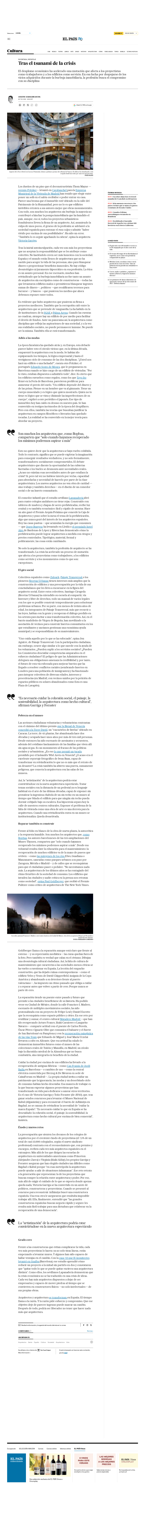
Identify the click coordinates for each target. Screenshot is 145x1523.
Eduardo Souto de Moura (45, 366)
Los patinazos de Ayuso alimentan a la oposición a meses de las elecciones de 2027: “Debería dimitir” (123, 281)
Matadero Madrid (70, 1019)
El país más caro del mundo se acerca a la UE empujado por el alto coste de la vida (123, 247)
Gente (30, 1342)
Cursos (40, 1449)
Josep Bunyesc (34, 526)
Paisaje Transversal (71, 577)
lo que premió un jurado (68, 751)
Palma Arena (60, 312)
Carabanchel (59, 190)
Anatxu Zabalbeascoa (29, 97)
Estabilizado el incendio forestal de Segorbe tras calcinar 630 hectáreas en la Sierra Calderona (122, 223)
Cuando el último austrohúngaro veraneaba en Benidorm (119, 214)
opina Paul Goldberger (51, 881)
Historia (83, 51)
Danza (77, 51)
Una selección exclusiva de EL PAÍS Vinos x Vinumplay (45, 1480)
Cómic (101, 51)
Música (54, 51)
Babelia (122, 51)
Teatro (60, 51)
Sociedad (51, 1342)
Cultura (15, 51)
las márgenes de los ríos (51, 856)
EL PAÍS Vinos (79, 1449)
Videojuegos (108, 51)
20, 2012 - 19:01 (25, 99)
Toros (116, 51)
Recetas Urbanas (39, 580)
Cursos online (52, 1449)
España (36, 1342)
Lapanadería (76, 497)
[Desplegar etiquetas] (91, 1342)
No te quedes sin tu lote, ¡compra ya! (127, 1471)
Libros (66, 51)
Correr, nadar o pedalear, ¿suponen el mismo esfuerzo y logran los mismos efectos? (123, 273)
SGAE (47, 312)
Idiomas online (65, 1449)
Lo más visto (113, 241)
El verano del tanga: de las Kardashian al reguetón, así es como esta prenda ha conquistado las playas (124, 255)
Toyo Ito (81, 377)
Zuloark (54, 577)
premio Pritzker (27, 190)
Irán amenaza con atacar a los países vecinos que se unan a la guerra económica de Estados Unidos (122, 205)
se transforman (58, 1297)
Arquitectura (92, 51)
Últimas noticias (132, 51)
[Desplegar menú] (9, 39)
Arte (71, 51)
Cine (49, 51)
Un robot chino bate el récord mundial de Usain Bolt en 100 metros (122, 198)
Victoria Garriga (27, 240)
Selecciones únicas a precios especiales (103, 1471)
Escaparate (11, 1449)
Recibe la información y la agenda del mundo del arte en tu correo (43, 1325)
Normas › (90, 1331)
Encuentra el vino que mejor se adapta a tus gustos (83, 1471)
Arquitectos (22, 1342)
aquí (65, 1353)
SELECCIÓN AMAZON (27, 1449)
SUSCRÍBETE (118, 33)
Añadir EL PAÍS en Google (84, 105)
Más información (24, 1353)
